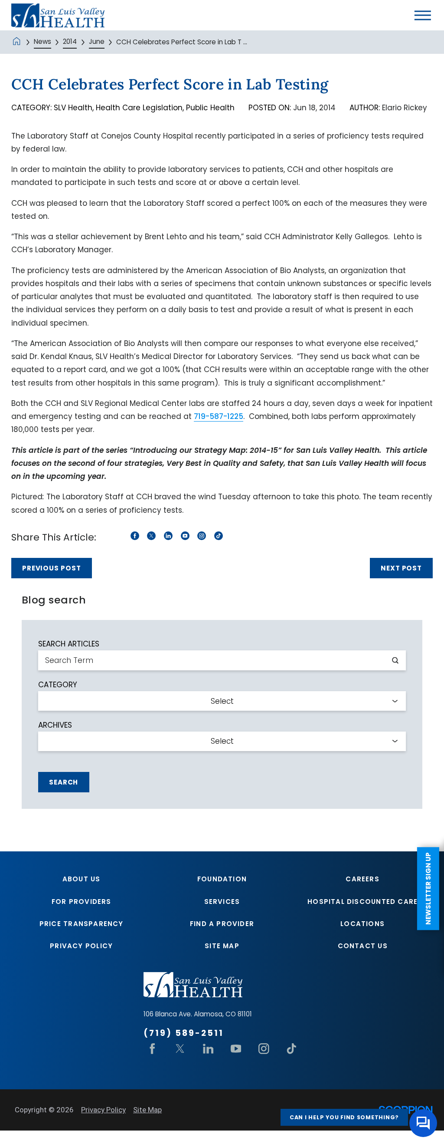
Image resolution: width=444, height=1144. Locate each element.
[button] (423, 15)
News (42, 41)
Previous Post (51, 568)
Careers (362, 879)
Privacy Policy (81, 945)
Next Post (401, 568)
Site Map (222, 945)
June (96, 41)
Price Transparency (81, 923)
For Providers (81, 901)
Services (222, 901)
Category (57, 685)
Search (63, 782)
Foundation (222, 879)
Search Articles (68, 644)
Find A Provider (222, 923)
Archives (55, 725)
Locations (362, 923)
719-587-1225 (218, 416)
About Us (81, 879)
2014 (70, 41)
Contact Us (363, 945)
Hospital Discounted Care (362, 901)
